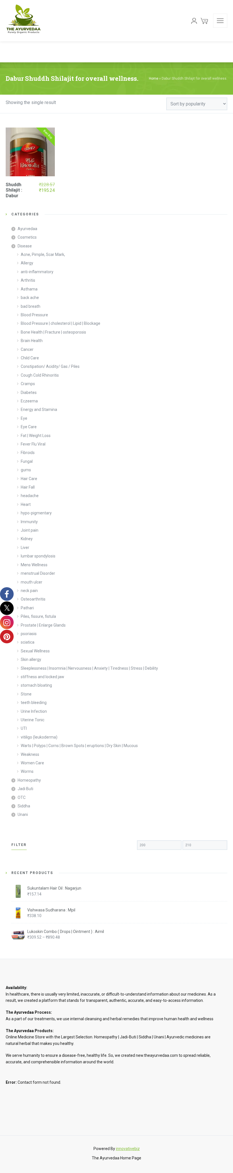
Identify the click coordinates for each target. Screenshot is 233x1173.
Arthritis (28, 280)
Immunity (29, 521)
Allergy (27, 263)
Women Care (32, 763)
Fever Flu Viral (33, 444)
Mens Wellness (34, 565)
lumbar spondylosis (38, 556)
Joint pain (29, 530)
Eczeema (29, 401)
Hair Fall (28, 487)
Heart (26, 504)
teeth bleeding (34, 702)
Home (153, 78)
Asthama (29, 289)
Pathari (27, 608)
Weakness (30, 754)
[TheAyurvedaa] (23, 20)
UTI (24, 728)
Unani (23, 814)
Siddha (24, 806)
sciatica (27, 642)
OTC (22, 797)
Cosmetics (27, 237)
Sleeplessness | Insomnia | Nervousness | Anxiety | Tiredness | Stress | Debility (89, 668)
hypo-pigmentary (36, 513)
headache (30, 495)
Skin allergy (31, 659)
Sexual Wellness (35, 651)
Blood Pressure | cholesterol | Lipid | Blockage (60, 323)
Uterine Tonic (32, 720)
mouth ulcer (31, 582)
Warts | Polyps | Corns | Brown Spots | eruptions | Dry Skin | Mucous (79, 745)
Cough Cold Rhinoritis (40, 375)
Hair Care (29, 478)
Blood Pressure (34, 315)
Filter (19, 845)
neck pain (29, 590)
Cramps (28, 383)
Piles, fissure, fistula (38, 616)
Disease (25, 246)
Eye (24, 418)
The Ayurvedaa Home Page (116, 1158)
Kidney (27, 538)
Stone (26, 694)
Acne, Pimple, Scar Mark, (43, 254)
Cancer (27, 349)
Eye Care (29, 427)
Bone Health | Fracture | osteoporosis (53, 332)
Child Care (30, 358)
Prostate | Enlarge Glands (43, 625)
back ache (30, 297)
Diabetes (29, 392)
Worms (27, 771)
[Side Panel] (220, 21)
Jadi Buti (25, 788)
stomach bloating (36, 685)
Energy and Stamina (39, 409)
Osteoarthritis (33, 599)
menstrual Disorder (38, 573)
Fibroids (28, 452)
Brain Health (32, 340)
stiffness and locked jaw (42, 676)
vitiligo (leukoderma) (39, 737)
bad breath (30, 306)
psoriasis (29, 633)
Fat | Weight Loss (36, 435)
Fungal (27, 461)
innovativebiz (128, 1148)
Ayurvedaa (27, 228)
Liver (25, 547)
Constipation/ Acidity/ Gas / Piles (50, 366)
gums (26, 470)
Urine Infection (34, 711)
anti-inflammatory (37, 272)
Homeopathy (29, 780)
